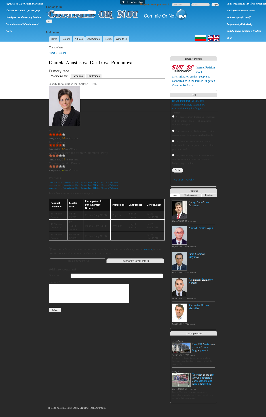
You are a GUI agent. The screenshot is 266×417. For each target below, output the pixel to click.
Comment (54, 281)
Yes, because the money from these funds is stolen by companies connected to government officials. (193, 145)
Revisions (78, 76)
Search (50, 12)
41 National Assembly (69, 182)
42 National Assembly (69, 185)
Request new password (154, 4)
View (59, 76)
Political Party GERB (89, 182)
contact (148, 249)
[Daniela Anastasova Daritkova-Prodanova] (64, 128)
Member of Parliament (109, 182)
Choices (176, 112)
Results (190, 179)
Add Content (93, 38)
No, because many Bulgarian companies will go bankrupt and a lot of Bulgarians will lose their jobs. (193, 120)
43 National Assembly (69, 188)
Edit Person (93, 76)
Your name (54, 275)
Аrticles (79, 38)
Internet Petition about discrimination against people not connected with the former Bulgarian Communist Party (193, 76)
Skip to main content (132, 2)
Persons (66, 38)
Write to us (121, 38)
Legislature (53, 182)
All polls (178, 179)
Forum (108, 38)
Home (54, 38)
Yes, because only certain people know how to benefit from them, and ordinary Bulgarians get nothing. (193, 159)
